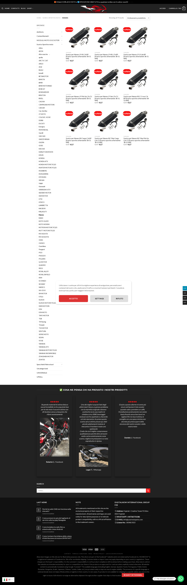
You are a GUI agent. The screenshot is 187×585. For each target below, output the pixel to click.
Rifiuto (119, 298)
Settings (99, 298)
